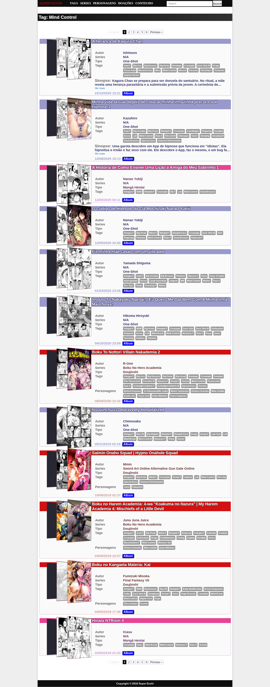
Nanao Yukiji (133, 179)
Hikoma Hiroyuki (136, 316)
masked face (145, 70)
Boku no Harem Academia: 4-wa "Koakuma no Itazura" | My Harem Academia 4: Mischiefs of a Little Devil (155, 506)
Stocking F (206, 70)
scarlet (144, 603)
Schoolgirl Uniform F (144, 386)
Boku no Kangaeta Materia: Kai (121, 564)
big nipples (153, 434)
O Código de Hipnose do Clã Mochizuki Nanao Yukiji (141, 208)
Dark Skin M (203, 65)
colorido (211, 533)
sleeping (204, 136)
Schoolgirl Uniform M (168, 386)
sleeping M (218, 136)
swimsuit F (197, 237)
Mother (206, 281)
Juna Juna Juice (136, 520)
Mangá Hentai (134, 187)
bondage (176, 65)
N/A (126, 57)
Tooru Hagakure (178, 396)
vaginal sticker (131, 75)
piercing (221, 477)
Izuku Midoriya (159, 396)
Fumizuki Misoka (136, 576)
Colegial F (199, 533)
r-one (128, 363)
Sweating (128, 338)
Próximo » (156, 32)
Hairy (204, 276)
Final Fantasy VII (136, 580)
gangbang (153, 593)
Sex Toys (128, 285)
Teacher (202, 386)
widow (162, 285)
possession (214, 381)
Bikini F (153, 233)
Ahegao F (129, 192)
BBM (139, 192)
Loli (135, 136)
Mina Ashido (217, 391)
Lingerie (173, 281)
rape (208, 333)
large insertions (158, 281)
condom (223, 533)
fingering (207, 131)
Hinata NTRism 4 (108, 620)
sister (194, 136)
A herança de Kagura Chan (117, 41)
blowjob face (179, 233)
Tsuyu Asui (144, 396)
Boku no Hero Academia (142, 368)
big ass (137, 65)
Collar (127, 593)
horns (211, 538)
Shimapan (183, 136)
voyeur (181, 439)
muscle (182, 70)
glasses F (193, 276)
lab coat (216, 434)
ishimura (130, 53)
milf (182, 281)
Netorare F (188, 333)
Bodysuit (186, 533)
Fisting (180, 538)
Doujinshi (130, 372)
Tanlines (140, 338)
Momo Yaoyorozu (180, 391)
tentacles (219, 70)
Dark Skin (188, 328)
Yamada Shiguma (136, 263)
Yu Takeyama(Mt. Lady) (156, 391)
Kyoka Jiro (129, 396)
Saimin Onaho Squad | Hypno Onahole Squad (135, 453)
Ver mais (100, 88)
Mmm (127, 464)
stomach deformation (169, 140)
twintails (151, 338)
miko (157, 70)
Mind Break (158, 333)
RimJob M (170, 136)
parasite (193, 70)
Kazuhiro (130, 118)
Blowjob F (166, 131)
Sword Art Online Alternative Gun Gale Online (159, 468)
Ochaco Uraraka (200, 391)
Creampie (189, 65)
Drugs (216, 65)
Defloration (217, 328)
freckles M (149, 381)
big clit (140, 434)
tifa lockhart (131, 603)
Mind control (169, 70)
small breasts (131, 140)
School (203, 645)
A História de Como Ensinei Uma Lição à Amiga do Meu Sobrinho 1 (155, 167)
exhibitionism (167, 538)
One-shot (130, 61)
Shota (139, 285)
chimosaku (132, 421)
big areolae (139, 131)
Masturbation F (131, 542)
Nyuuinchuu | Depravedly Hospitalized (128, 409)
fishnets (140, 237)
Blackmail (180, 376)
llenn (126, 487)
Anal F (127, 65)
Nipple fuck (146, 598)
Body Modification (192, 589)
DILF (172, 192)
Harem (185, 381)
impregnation (131, 281)
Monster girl (164, 542)
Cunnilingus (193, 131)
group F (175, 381)
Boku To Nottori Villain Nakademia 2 (126, 352)
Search (217, 3)
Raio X (158, 136)
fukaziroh (137, 487)
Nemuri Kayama (132, 391)
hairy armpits (217, 276)
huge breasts (188, 593)
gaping (190, 538)
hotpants (128, 333)
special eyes (148, 140)
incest (127, 136)
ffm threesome (132, 381)
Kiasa (127, 632)
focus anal (130, 70)
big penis (164, 65)
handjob (218, 131)
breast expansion (213, 589)
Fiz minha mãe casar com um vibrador (128, 251)
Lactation (203, 593)
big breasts (150, 65)
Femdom (218, 376)
